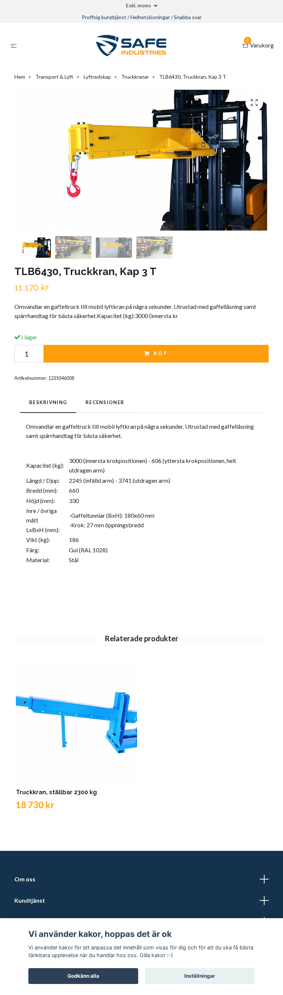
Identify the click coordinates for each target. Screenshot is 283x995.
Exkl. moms (139, 5)
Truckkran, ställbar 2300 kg (56, 792)
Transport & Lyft (54, 77)
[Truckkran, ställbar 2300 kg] (76, 722)
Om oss (24, 878)
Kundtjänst (29, 900)
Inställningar (199, 976)
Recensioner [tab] (104, 402)
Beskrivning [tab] (48, 402)
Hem (19, 77)
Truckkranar (135, 77)
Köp (161, 353)
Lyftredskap (97, 77)
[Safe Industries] (131, 46)
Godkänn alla (83, 976)
